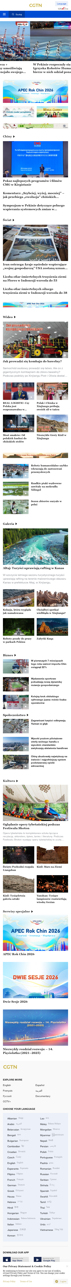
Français (7, 1090)
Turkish (47, 1213)
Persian (48, 1146)
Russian (49, 1174)
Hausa (14, 1196)
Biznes (8, 655)
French (15, 1179)
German (16, 1185)
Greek (15, 1190)
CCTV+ (7, 1101)
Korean (15, 1235)
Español (40, 1085)
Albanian (15, 1118)
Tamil (46, 1201)
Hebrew (15, 1201)
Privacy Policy (9, 1281)
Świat (7, 220)
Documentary (43, 1096)
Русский (7, 1096)
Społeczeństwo (14, 715)
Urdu (45, 1224)
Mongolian (50, 1129)
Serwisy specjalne (16, 911)
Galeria (8, 523)
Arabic (14, 1124)
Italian (14, 1224)
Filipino (15, 1174)
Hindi (12, 1207)
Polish (46, 1151)
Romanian (50, 1168)
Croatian (16, 1151)
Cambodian (15, 1146)
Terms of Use (26, 1281)
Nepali (46, 1140)
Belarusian (19, 1129)
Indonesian (21, 1218)
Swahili (48, 1196)
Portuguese (51, 1157)
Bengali (14, 1135)
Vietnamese (51, 1229)
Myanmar (52, 1135)
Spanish (48, 1190)
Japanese (16, 1229)
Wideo (8, 317)
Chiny (7, 136)
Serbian (48, 1179)
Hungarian (17, 1213)
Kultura (9, 781)
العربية (39, 1090)
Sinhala (47, 1185)
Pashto (46, 1162)
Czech (14, 1157)
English (7, 1085)
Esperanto (17, 1168)
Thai (45, 1207)
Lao (44, 1118)
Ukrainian (51, 1218)
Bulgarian (17, 1140)
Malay (50, 1124)
